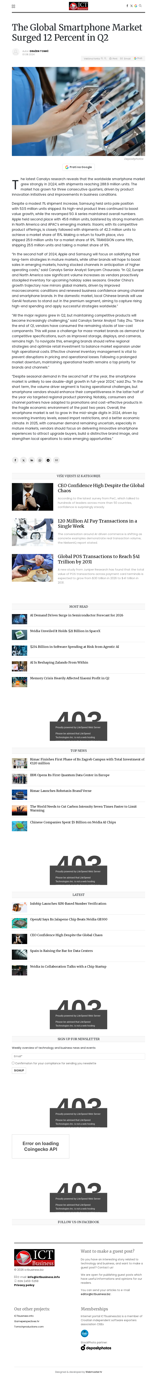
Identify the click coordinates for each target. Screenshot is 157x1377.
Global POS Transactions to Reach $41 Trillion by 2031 (99, 559)
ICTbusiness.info (24, 1316)
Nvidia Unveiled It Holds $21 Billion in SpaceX (65, 631)
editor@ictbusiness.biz (95, 1294)
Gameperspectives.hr (26, 1321)
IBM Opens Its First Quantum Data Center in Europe (70, 775)
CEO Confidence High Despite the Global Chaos (101, 488)
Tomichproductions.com (29, 1326)
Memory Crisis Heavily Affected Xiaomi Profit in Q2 (69, 678)
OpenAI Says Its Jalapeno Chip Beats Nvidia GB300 (68, 919)
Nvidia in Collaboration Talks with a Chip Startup (68, 966)
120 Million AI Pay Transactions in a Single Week (97, 523)
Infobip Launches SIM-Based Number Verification (68, 903)
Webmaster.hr (94, 1372)
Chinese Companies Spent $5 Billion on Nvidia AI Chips (73, 822)
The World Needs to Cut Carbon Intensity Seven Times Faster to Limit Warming (83, 808)
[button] (14, 6)
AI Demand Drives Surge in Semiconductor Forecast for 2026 (76, 615)
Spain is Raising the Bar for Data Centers (61, 951)
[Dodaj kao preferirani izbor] (135, 6)
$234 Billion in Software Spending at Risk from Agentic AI (74, 647)
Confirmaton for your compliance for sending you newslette (55, 1063)
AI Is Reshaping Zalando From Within (59, 662)
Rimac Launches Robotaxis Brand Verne (61, 791)
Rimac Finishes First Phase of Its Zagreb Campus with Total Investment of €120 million (87, 761)
